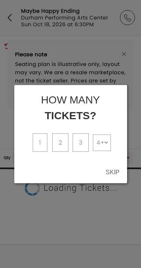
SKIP (113, 172)
